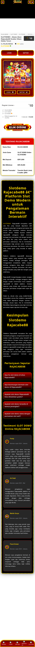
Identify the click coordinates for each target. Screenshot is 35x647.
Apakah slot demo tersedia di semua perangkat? (16, 405)
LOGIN (9, 53)
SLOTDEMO (22, 34)
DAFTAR (26, 53)
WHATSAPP (24, 644)
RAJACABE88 (4, 34)
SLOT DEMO (14, 34)
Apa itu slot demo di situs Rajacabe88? (15, 376)
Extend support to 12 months (19, 117)
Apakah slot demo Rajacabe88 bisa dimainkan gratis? (17, 395)
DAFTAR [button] (22, 92)
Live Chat (31, 644)
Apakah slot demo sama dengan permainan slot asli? (17, 414)
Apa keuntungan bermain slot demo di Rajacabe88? (16, 385)
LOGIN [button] (9, 92)
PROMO (4, 644)
